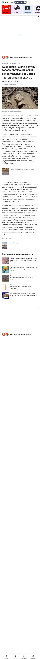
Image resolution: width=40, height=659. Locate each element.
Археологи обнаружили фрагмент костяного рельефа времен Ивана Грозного (21, 286)
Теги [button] (9, 238)
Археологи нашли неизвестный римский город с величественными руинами (23, 276)
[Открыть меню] (36, 2)
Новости (12, 270)
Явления (12, 261)
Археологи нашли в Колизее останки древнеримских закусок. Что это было (22, 169)
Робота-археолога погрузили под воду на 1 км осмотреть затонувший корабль (23, 268)
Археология (5, 63)
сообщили (6, 207)
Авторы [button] (4, 238)
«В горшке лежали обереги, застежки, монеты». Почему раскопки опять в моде (23, 294)
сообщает (6, 130)
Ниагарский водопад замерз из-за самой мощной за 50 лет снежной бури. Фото (23, 259)
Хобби (12, 297)
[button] (20, 57)
